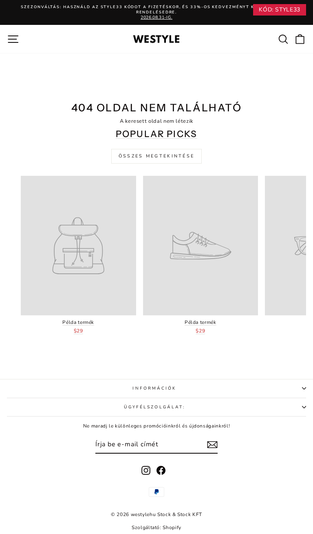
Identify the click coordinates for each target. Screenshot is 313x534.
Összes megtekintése (157, 156)
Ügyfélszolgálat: (154, 407)
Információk (154, 388)
